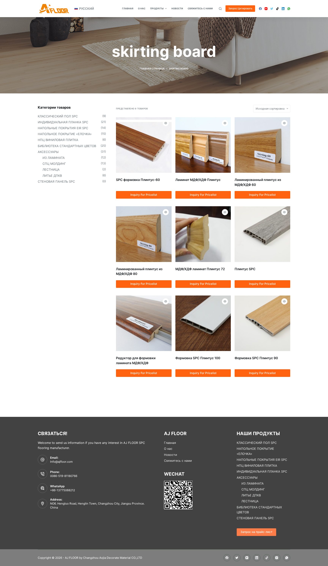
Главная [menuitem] (127, 8)
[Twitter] (271, 8)
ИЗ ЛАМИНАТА (54, 158)
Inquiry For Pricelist (143, 195)
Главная (170, 443)
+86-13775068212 (62, 490)
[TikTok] (277, 8)
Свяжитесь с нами (178, 461)
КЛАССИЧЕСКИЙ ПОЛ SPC (58, 116)
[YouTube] (266, 8)
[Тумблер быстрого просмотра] (166, 123)
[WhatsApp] (288, 8)
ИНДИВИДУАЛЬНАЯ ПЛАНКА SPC (63, 122)
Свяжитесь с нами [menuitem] (200, 8)
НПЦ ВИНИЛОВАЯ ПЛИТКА (58, 140)
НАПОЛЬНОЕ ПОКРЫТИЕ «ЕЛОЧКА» (65, 134)
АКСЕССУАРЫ (48, 152)
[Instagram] (276, 557)
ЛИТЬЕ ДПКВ (52, 176)
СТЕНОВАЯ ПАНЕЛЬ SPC (56, 181)
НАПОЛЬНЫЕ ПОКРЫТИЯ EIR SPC (63, 128)
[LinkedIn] (283, 8)
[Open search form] (220, 8)
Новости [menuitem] (177, 8)
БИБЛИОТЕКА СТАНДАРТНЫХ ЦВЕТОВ (67, 146)
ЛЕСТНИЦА (51, 169)
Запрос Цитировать (240, 8)
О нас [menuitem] (141, 8)
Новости (170, 455)
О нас (168, 449)
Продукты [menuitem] (157, 8)
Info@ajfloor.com (61, 461)
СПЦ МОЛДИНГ (54, 164)
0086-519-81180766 (63, 476)
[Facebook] (260, 8)
